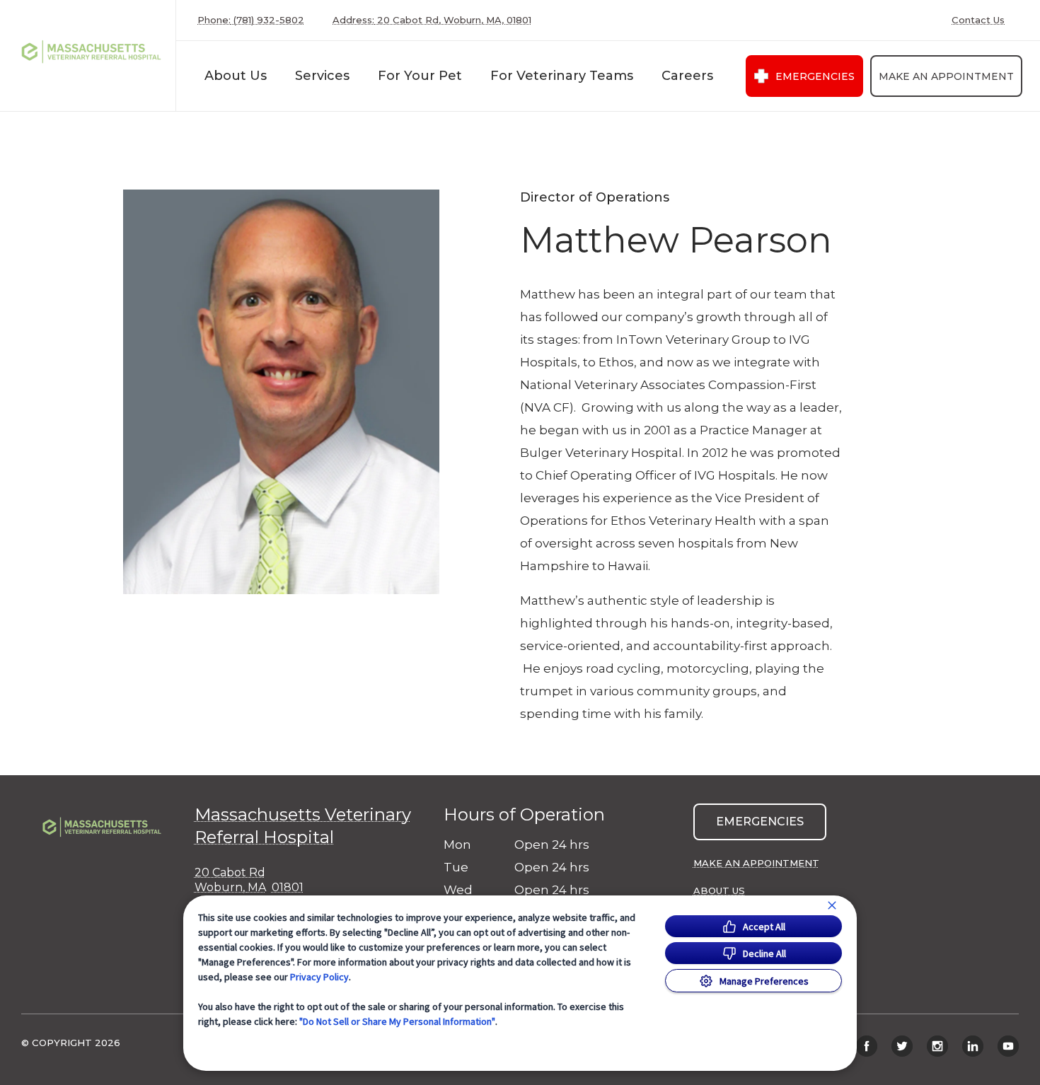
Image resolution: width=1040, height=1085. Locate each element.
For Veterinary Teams (561, 75)
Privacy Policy (319, 976)
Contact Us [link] (978, 20)
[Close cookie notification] (832, 905)
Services (322, 75)
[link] (91, 55)
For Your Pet (420, 75)
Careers (687, 75)
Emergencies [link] (815, 76)
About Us (235, 75)
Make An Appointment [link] (946, 76)
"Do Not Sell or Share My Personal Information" (397, 1021)
